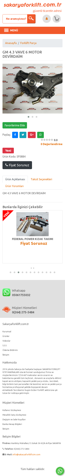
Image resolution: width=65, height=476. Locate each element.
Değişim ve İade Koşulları (14, 419)
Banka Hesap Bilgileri (12, 424)
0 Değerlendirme (51, 144)
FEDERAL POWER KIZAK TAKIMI (32, 239)
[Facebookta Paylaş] (15, 135)
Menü (14, 30)
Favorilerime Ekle (15, 125)
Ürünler (6, 336)
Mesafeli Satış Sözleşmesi (14, 415)
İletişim (5, 355)
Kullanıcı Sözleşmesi (11, 410)
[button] (28, 117)
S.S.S (4, 345)
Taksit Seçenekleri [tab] (41, 179)
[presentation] (31, 268)
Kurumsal (6, 331)
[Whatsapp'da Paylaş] (40, 135)
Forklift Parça (28, 42)
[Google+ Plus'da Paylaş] (32, 135)
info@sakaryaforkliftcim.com (26, 454)
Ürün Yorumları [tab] (14, 186)
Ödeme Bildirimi (10, 350)
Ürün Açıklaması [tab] (15, 179)
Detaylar (35, 224)
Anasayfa (11, 42)
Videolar (6, 341)
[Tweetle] (23, 135)
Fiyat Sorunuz (18, 165)
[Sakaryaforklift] (32, 7)
